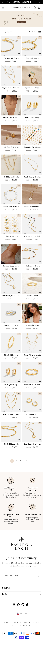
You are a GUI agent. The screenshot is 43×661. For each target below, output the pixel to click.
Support (6, 588)
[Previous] (2, 2)
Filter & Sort (32, 32)
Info (4, 594)
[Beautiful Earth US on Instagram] (14, 604)
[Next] (39, 2)
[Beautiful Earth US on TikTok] (27, 604)
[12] (11, 46)
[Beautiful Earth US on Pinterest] (23, 604)
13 (26, 461)
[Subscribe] (38, 575)
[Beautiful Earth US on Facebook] (18, 604)
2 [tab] (4, 55)
